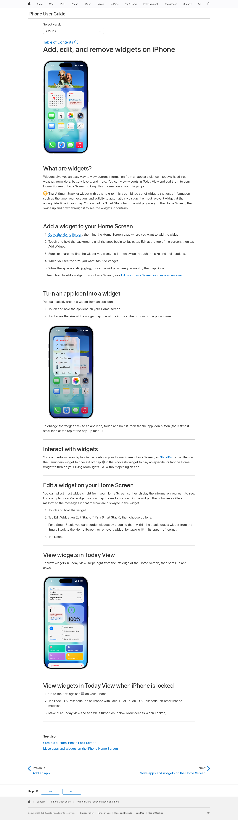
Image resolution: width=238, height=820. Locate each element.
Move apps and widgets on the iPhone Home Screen (80, 748)
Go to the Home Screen (65, 234)
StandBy (166, 457)
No (71, 791)
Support (41, 801)
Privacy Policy (87, 813)
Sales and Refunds (123, 813)
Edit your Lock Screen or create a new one (151, 275)
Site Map (140, 813)
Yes (50, 791)
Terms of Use (104, 813)
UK (208, 813)
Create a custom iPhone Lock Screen (69, 743)
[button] (199, 4)
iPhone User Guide (46, 14)
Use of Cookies (155, 813)
